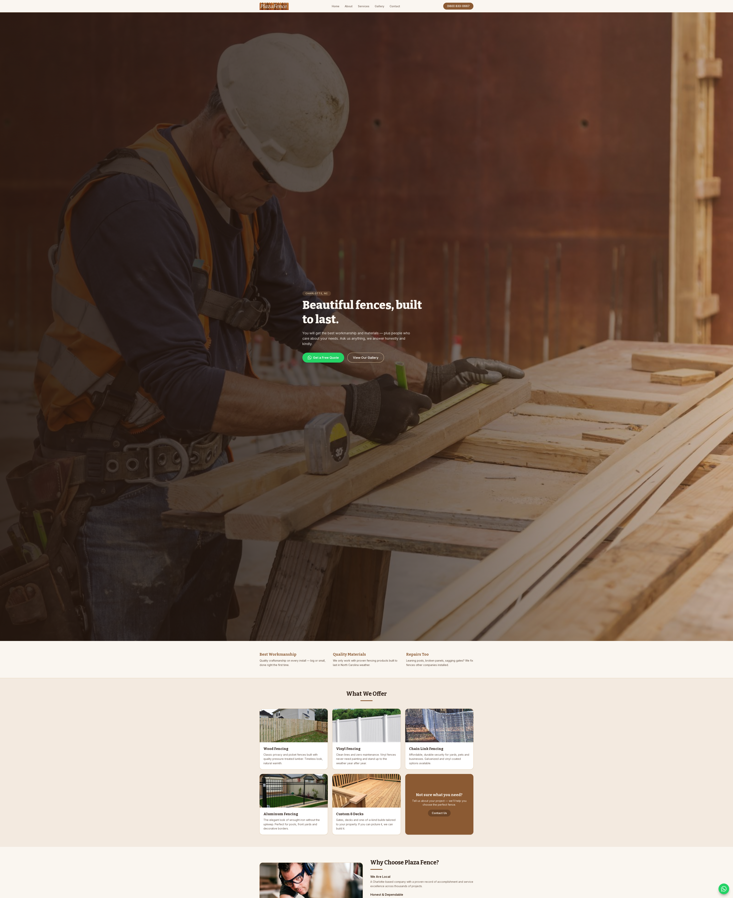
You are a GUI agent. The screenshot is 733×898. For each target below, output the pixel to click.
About (349, 6)
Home (335, 6)
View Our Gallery (365, 358)
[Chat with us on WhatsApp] (723, 888)
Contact (395, 6)
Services (363, 6)
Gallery (379, 6)
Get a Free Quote (326, 358)
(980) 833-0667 (458, 6)
